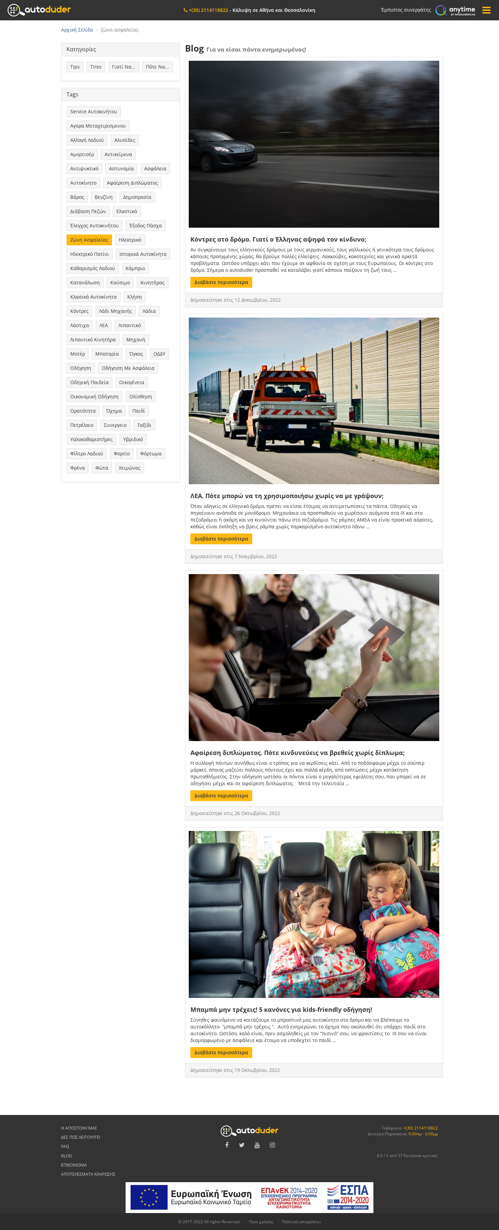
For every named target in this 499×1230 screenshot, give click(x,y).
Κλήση (134, 297)
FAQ (65, 1146)
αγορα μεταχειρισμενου (98, 125)
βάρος (77, 197)
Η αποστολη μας (79, 1128)
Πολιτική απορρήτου (301, 1222)
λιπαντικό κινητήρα (93, 339)
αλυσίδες (124, 140)
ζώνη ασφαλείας (89, 239)
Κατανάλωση (85, 282)
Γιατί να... (123, 66)
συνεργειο (115, 425)
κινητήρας (153, 282)
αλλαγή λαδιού (87, 140)
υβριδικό (133, 439)
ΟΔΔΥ (159, 354)
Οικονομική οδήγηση (94, 396)
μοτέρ (77, 354)
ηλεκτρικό (130, 239)
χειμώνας (130, 468)
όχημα (114, 411)
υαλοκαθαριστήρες (91, 439)
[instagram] (272, 1145)
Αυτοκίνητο (83, 182)
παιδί (138, 411)
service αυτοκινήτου (93, 111)
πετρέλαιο (81, 425)
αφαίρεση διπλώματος (132, 182)
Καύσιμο (120, 282)
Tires (95, 66)
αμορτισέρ (82, 154)
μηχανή (135, 339)
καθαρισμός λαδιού (92, 268)
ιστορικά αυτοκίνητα (143, 254)
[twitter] (242, 1145)
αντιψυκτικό (84, 168)
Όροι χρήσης (261, 1222)
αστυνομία (121, 168)
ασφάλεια (155, 168)
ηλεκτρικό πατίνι (89, 254)
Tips (75, 66)
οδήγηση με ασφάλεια (128, 368)
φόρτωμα (151, 453)
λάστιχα (79, 325)
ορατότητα (83, 411)
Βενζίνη (104, 197)
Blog (66, 1156)
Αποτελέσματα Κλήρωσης (88, 1174)
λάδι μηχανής (115, 311)
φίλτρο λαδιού (86, 453)
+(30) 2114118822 (420, 1128)
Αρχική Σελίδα (77, 29)
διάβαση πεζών (88, 211)
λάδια (149, 311)
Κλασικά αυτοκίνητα (93, 297)
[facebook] (227, 1145)
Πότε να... (157, 66)
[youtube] (257, 1145)
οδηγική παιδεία (89, 382)
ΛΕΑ (103, 325)
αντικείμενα (118, 154)
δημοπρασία (137, 197)
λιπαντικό (129, 325)
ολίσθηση (140, 396)
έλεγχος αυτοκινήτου (94, 225)
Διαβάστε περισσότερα (221, 282)
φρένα (77, 468)
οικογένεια (131, 382)
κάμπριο (135, 268)
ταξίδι (144, 425)
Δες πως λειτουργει (80, 1137)
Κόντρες (79, 311)
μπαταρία (107, 354)
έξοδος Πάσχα (145, 225)
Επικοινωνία (74, 1165)
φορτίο (122, 453)
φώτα (101, 468)
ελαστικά (126, 211)
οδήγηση (80, 368)
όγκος (136, 354)
